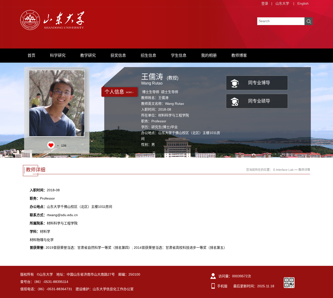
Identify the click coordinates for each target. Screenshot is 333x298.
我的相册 (209, 55)
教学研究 (88, 55)
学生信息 (178, 55)
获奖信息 (118, 55)
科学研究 (58, 55)
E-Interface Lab (283, 170)
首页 (31, 55)
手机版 (222, 286)
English (303, 3)
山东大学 (282, 3)
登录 (264, 3)
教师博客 (239, 55)
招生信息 (148, 55)
